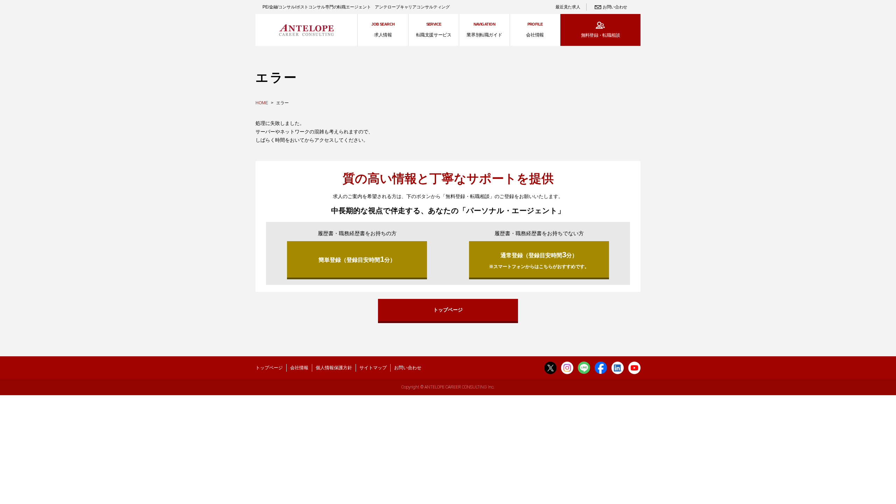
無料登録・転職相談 (600, 35)
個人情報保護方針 (334, 367)
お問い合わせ (615, 7)
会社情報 (299, 367)
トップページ (448, 310)
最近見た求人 (567, 7)
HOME (261, 102)
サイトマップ (373, 367)
